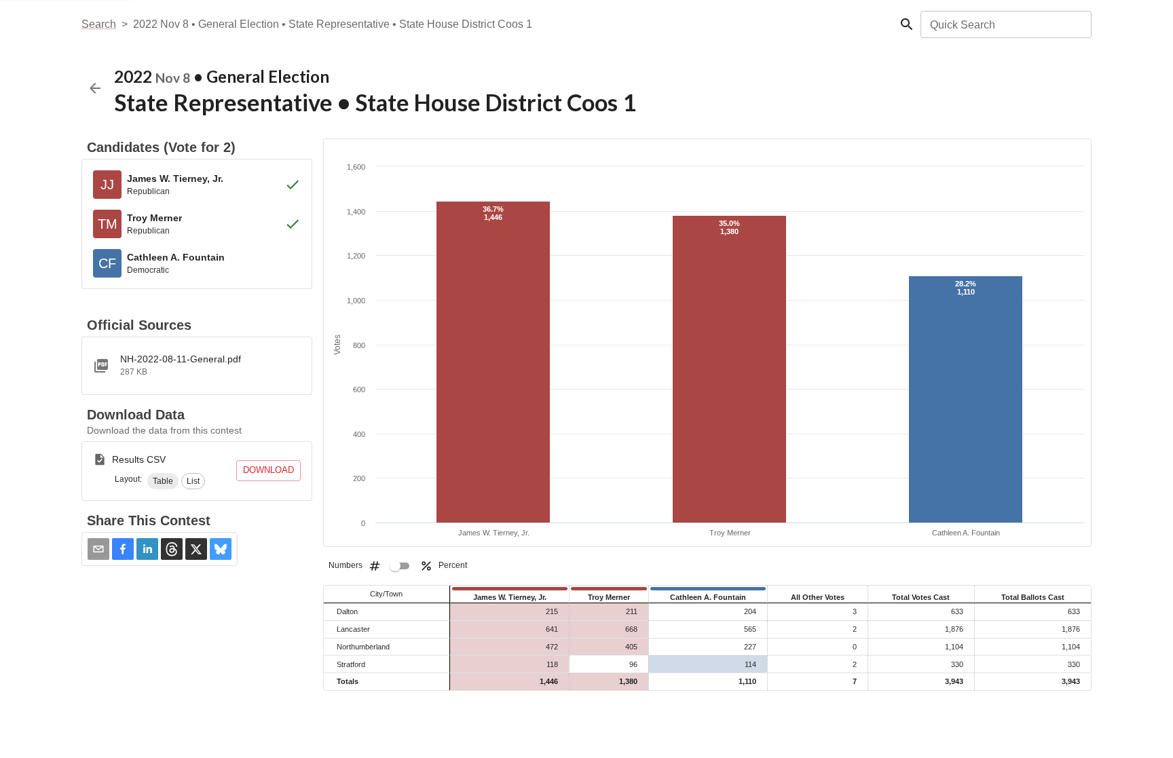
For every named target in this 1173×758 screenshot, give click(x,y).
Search (98, 24)
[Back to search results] (95, 88)
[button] (163, 481)
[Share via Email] (98, 549)
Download (268, 470)
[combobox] (1005, 24)
